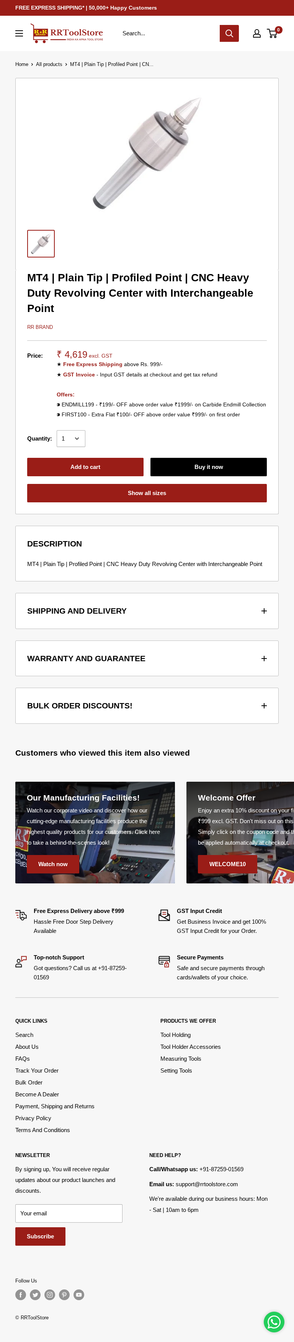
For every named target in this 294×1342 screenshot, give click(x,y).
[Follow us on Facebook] (20, 1294)
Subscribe (40, 1236)
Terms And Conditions (42, 1130)
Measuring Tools (180, 1058)
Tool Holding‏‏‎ (175, 1035)
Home (21, 64)
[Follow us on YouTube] (79, 1294)
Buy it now (208, 467)
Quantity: (39, 438)
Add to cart (85, 467)
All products (49, 64)
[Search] (229, 33)
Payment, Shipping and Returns (55, 1106)
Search (24, 1035)
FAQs (22, 1058)
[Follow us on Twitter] (35, 1294)
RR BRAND (40, 327)
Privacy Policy (33, 1118)
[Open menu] (19, 33)
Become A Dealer (37, 1094)
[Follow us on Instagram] (49, 1294)
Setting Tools (176, 1070)
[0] (272, 33)
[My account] (257, 33)
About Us (27, 1046)
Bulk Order (28, 1082)
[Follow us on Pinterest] (64, 1294)
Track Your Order (37, 1070)
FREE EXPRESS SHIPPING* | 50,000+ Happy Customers (86, 8)
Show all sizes (147, 493)
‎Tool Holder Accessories (190, 1046)
